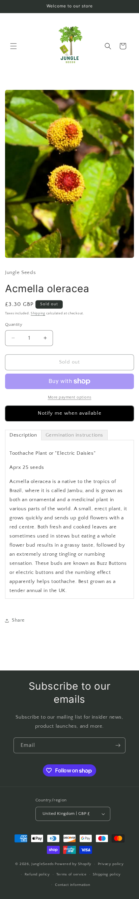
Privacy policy (111, 864)
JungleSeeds (42, 864)
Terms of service (71, 874)
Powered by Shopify (73, 864)
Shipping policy (107, 874)
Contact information (72, 885)
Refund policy (37, 874)
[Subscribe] (117, 745)
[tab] (23, 435)
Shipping (38, 313)
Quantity (13, 324)
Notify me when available (70, 413)
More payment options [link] (69, 397)
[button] (13, 46)
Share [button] (18, 620)
